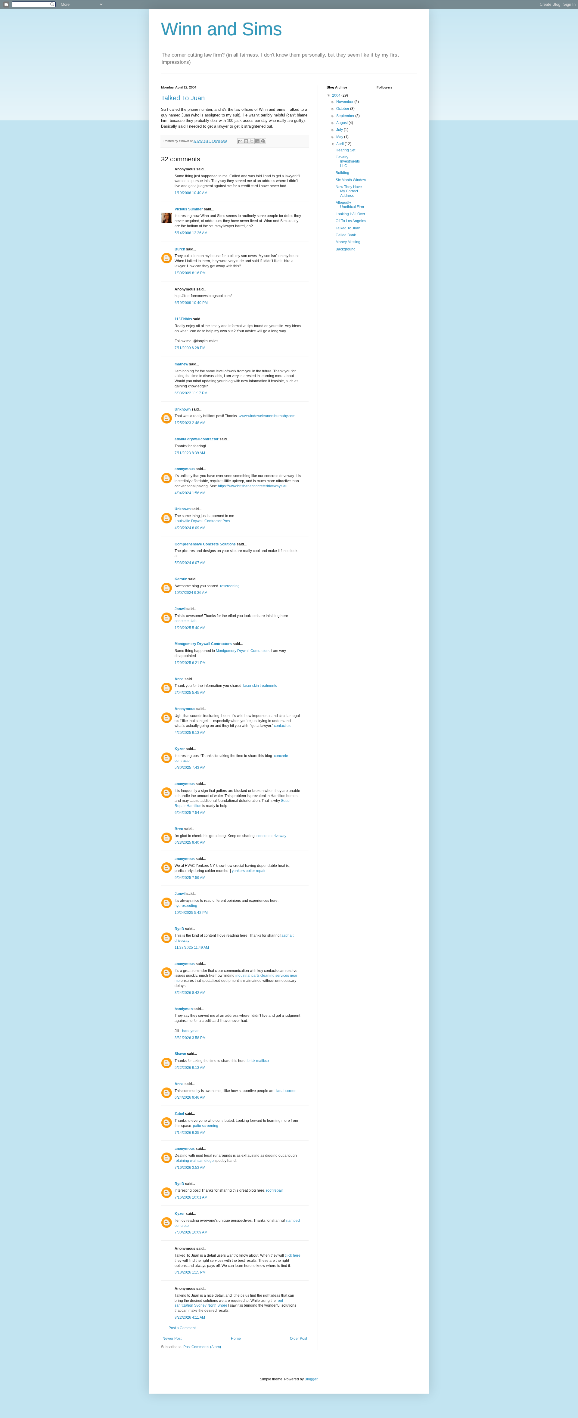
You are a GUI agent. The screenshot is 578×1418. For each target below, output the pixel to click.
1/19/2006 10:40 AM (191, 193)
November (345, 102)
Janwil (180, 609)
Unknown (183, 409)
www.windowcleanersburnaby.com (267, 416)
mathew (181, 364)
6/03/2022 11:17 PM (191, 393)
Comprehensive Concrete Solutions (205, 544)
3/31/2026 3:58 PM (190, 1038)
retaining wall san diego (194, 1161)
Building (342, 173)
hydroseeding (186, 906)
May (340, 137)
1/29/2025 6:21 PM (190, 663)
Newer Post (172, 1338)
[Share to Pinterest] (263, 141)
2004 (336, 95)
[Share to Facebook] (257, 141)
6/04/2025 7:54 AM (190, 813)
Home (236, 1338)
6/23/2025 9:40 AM (190, 842)
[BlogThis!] (246, 141)
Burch (180, 249)
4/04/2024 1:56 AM (190, 493)
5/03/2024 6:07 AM (190, 563)
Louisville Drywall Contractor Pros (202, 521)
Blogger (311, 1379)
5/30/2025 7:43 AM (190, 767)
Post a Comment (182, 1328)
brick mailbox (258, 1061)
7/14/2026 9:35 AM (190, 1133)
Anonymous (185, 709)
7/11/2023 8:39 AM (190, 453)
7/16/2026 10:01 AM (191, 1197)
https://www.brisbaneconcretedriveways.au (252, 486)
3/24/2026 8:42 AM (190, 993)
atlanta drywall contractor (197, 439)
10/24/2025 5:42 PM (191, 913)
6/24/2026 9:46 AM (190, 1097)
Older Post (298, 1338)
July (340, 130)
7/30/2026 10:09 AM (191, 1232)
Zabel (179, 1114)
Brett (179, 829)
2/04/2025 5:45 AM (190, 692)
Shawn (180, 1054)
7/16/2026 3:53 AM (190, 1167)
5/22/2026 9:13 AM (190, 1068)
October (343, 109)
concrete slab (186, 621)
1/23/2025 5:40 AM (190, 628)
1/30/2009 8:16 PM (190, 273)
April (340, 144)
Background (346, 249)
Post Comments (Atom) (202, 1347)
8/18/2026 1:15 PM (190, 1272)
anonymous (185, 469)
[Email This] (240, 141)
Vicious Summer (189, 209)
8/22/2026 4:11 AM (190, 1317)
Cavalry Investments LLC (348, 161)
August (342, 123)
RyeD (179, 929)
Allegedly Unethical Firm (350, 204)
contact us (282, 726)
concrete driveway (271, 836)
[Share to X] (252, 141)
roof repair (274, 1190)
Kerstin (181, 579)
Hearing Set (345, 150)
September (345, 116)
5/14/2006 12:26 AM (191, 233)
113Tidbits (183, 319)
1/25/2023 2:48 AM (190, 423)
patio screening (205, 1126)
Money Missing (348, 242)
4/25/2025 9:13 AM (190, 733)
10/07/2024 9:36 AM (191, 593)
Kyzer (180, 749)
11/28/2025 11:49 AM (192, 947)
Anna (179, 679)
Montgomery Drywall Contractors (203, 644)
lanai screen (286, 1091)
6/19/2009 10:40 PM (191, 303)
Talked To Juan (183, 98)
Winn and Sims (221, 29)
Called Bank (346, 235)
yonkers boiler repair (249, 871)
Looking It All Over (350, 214)
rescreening (230, 586)
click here (292, 1255)
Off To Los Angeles (351, 221)
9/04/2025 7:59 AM (190, 878)
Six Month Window (351, 180)
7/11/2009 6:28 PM (190, 348)
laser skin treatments (260, 686)
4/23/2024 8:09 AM (190, 528)
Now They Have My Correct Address (349, 191)
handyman (184, 1009)
